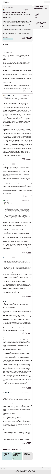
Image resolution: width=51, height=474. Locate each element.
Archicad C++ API (38, 24)
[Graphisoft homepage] (46, 468)
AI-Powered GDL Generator (40, 26)
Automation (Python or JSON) (8, 39)
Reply (29, 37)
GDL (36, 15)
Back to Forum (7, 457)
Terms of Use (23, 471)
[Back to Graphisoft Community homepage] (6, 1)
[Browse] (2, 2)
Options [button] (31, 6)
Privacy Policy (18, 471)
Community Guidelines (31, 471)
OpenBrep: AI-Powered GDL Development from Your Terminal (40, 13)
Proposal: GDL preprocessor (41, 8)
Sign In (47, 1)
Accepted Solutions (18, 457)
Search (39, 2)
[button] (23, 37)
